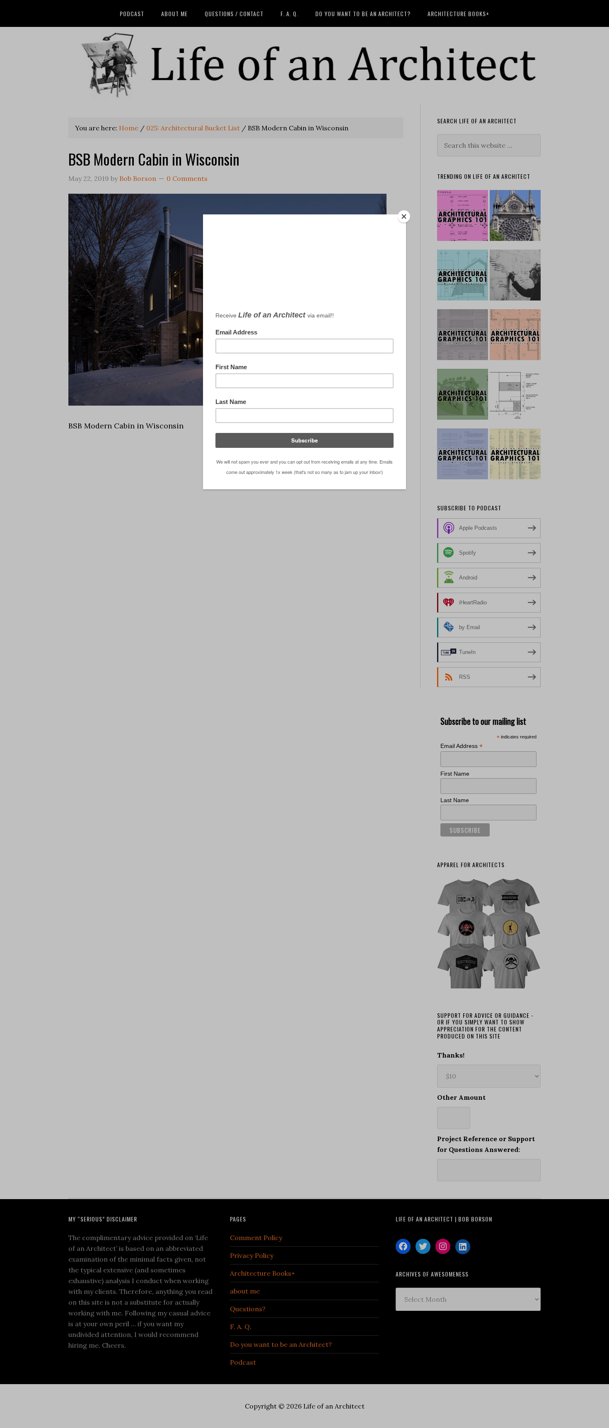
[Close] (404, 216)
